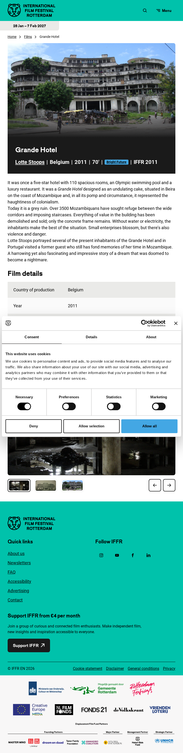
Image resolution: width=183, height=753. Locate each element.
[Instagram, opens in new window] (101, 555)
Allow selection (92, 426)
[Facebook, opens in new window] (133, 555)
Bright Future (117, 162)
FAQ (11, 572)
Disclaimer (115, 668)
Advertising (18, 590)
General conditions (143, 668)
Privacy (169, 668)
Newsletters (19, 562)
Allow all (149, 426)
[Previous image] (155, 485)
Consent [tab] (32, 337)
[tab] (19, 485)
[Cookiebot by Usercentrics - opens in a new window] (144, 323)
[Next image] (169, 485)
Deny (33, 426)
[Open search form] (145, 10)
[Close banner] (176, 323)
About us (16, 553)
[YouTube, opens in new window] (117, 555)
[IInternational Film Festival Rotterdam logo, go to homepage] (31, 10)
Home (12, 37)
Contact (15, 599)
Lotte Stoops (30, 162)
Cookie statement (87, 668)
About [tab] (151, 337)
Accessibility (19, 581)
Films (28, 37)
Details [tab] (91, 337)
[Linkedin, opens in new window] (148, 555)
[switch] (69, 406)
